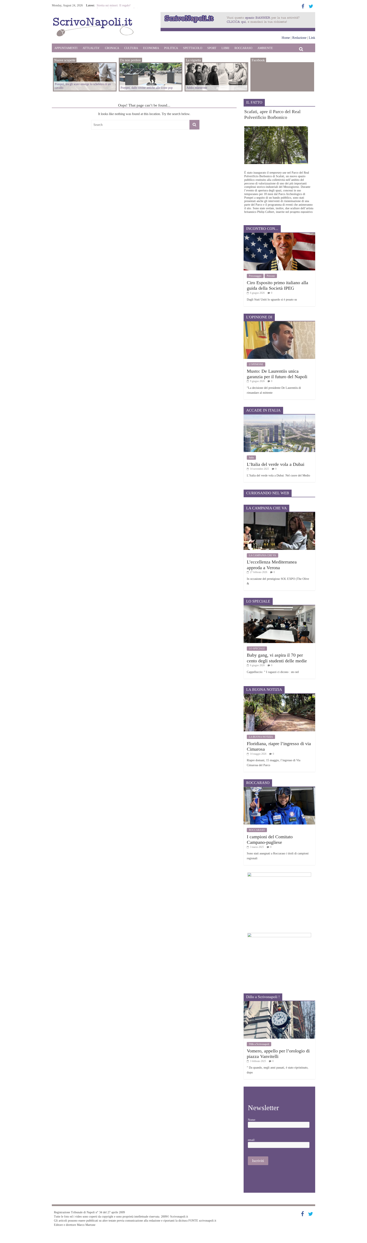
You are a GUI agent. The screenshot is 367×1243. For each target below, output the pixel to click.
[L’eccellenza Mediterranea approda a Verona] (279, 513)
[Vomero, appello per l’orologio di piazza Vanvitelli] (279, 1002)
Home (286, 37)
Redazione (299, 37)
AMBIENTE (265, 48)
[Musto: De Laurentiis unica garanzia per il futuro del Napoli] (279, 322)
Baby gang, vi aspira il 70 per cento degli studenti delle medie (277, 657)
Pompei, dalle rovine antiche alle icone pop (147, 87)
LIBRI (225, 48)
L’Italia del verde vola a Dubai (275, 464)
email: (251, 1140)
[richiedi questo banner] (238, 14)
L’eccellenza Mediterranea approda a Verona (272, 564)
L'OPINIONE (256, 364)
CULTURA (131, 48)
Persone (271, 275)
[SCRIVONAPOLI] (93, 18)
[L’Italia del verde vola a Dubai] (279, 416)
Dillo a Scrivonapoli (259, 1044)
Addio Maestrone (107, 5)
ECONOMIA (151, 48)
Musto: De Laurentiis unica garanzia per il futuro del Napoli (277, 373)
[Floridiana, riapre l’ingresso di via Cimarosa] (279, 695)
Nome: (252, 1119)
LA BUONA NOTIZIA (261, 736)
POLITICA (171, 48)
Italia (251, 457)
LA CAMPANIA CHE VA (262, 555)
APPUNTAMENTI (66, 48)
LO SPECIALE (257, 648)
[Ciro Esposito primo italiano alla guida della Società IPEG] (279, 234)
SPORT (211, 48)
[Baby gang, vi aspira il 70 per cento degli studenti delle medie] (279, 606)
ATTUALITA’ (91, 48)
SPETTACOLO (192, 48)
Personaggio (255, 275)
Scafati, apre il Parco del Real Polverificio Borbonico (272, 114)
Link (312, 37)
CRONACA (112, 48)
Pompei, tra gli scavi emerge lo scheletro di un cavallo (83, 86)
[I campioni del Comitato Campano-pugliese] (279, 788)
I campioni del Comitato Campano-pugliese (270, 839)
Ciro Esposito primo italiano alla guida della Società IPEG (277, 285)
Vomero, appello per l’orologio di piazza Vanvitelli (278, 1053)
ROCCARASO (243, 48)
